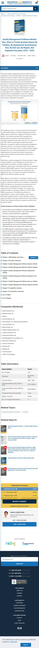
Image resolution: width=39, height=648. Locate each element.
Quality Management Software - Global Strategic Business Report (23, 426)
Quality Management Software (11, 412)
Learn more (13, 642)
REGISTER (19, 564)
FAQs (19, 620)
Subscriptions (19, 611)
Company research (19, 605)
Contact (19, 617)
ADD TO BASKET (19, 501)
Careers (19, 593)
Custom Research (19, 608)
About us (19, 590)
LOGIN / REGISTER (19, 623)
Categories (19, 602)
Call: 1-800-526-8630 (19, 520)
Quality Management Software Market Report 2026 (21, 458)
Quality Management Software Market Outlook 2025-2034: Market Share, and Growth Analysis (23, 469)
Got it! (25, 645)
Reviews (19, 596)
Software (25, 412)
